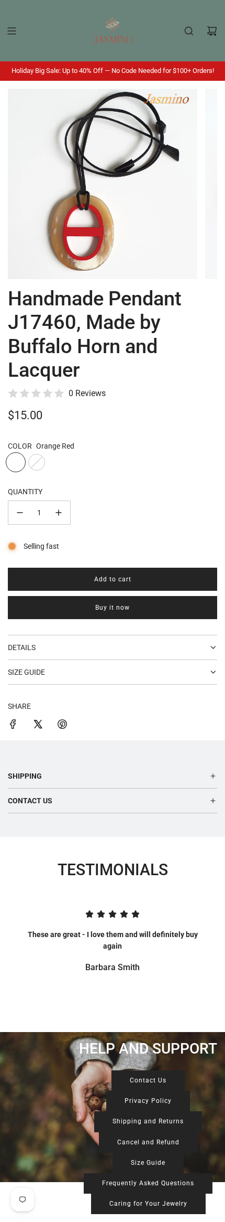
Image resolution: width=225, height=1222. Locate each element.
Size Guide (148, 1162)
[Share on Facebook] (13, 726)
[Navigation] (11, 30)
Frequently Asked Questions (148, 1183)
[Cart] (211, 30)
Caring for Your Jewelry (148, 1203)
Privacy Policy (148, 1100)
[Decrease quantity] (19, 512)
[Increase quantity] (58, 512)
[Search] (188, 30)
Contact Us (148, 1080)
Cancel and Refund (148, 1142)
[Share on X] (37, 726)
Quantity (25, 491)
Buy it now (112, 607)
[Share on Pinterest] (62, 726)
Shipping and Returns (148, 1121)
